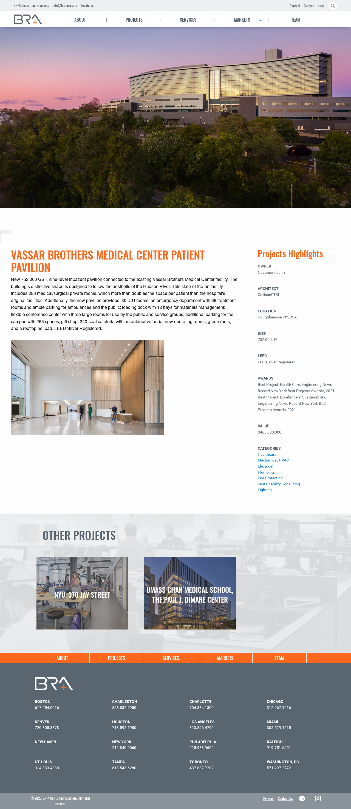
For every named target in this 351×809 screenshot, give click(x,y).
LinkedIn (302, 798)
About (80, 19)
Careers (309, 5)
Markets (242, 19)
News (321, 5)
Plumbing (266, 472)
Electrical (265, 466)
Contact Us (285, 798)
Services (188, 19)
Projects (134, 19)
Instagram (318, 798)
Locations (87, 5)
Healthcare (267, 454)
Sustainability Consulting (279, 484)
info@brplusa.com (65, 5)
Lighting (265, 490)
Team (295, 19)
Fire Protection (270, 478)
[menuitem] (33, 19)
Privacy (268, 798)
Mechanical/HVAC (273, 460)
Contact (295, 5)
